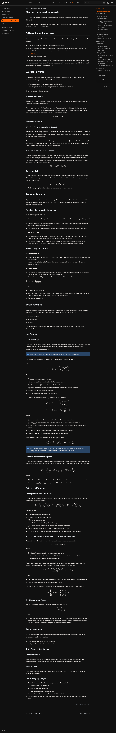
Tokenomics (5, 24)
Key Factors (100, 43)
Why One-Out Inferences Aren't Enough (105, 22)
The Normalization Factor (105, 65)
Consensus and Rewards (9, 21)
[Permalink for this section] (55, 33)
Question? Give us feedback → (103, 87)
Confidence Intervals (8, 30)
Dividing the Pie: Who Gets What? (105, 56)
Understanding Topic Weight (106, 78)
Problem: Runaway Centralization (102, 35)
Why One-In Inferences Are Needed (105, 26)
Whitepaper (5, 33)
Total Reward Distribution (104, 70)
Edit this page (99, 89)
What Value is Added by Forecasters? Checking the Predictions (105, 61)
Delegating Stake (7, 27)
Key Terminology (6, 11)
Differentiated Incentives (103, 11)
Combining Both (103, 29)
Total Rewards (100, 68)
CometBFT (33, 53)
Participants (5, 14)
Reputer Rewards (101, 32)
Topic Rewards (100, 41)
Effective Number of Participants (104, 49)
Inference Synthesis (7, 17)
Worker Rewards (100, 13)
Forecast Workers (102, 18)
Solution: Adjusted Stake (104, 39)
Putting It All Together (103, 53)
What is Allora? (6, 8)
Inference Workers (102, 16)
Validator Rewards (103, 73)
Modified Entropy (103, 46)
